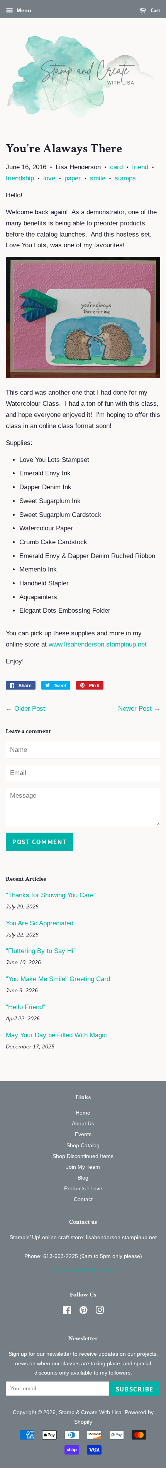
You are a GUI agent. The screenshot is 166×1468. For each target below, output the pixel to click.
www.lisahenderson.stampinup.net (98, 644)
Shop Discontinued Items (83, 1156)
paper (72, 178)
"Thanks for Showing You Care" (51, 895)
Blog (83, 1178)
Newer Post (135, 708)
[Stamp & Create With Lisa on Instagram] (99, 1311)
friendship (20, 178)
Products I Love (83, 1188)
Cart (154, 10)
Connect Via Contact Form (83, 1269)
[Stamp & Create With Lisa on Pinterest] (83, 1311)
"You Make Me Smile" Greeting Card (58, 979)
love (49, 178)
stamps (125, 178)
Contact (83, 1199)
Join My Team (83, 1167)
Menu (23, 10)
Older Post (29, 708)
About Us (83, 1123)
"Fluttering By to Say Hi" (41, 951)
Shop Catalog (83, 1145)
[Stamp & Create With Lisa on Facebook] (67, 1311)
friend (140, 167)
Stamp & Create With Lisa (90, 1412)
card (116, 167)
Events (83, 1134)
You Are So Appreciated (39, 923)
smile (97, 178)
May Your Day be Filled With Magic (56, 1035)
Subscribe (135, 1389)
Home (83, 1113)
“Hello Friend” (25, 1007)
